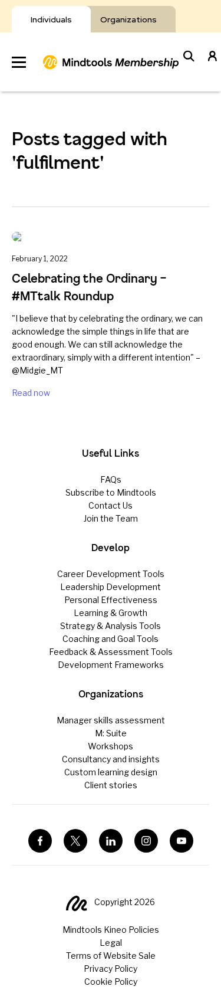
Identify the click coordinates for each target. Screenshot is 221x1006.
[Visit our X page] (75, 841)
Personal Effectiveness (110, 600)
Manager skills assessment (111, 720)
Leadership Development (110, 587)
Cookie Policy (110, 981)
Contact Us (110, 505)
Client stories (110, 785)
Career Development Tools (110, 574)
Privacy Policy (110, 969)
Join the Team (111, 518)
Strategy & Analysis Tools (110, 626)
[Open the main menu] (19, 62)
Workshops (110, 746)
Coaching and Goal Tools (110, 639)
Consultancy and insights (111, 759)
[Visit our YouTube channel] (181, 841)
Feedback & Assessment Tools (111, 652)
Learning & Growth (110, 613)
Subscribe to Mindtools (110, 492)
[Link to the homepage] (111, 62)
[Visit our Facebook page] (40, 841)
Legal (111, 943)
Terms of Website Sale (111, 956)
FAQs (110, 479)
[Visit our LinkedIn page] (111, 841)
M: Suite (111, 733)
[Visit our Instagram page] (146, 841)
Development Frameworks (111, 665)
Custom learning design (110, 772)
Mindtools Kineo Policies (110, 930)
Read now (31, 393)
